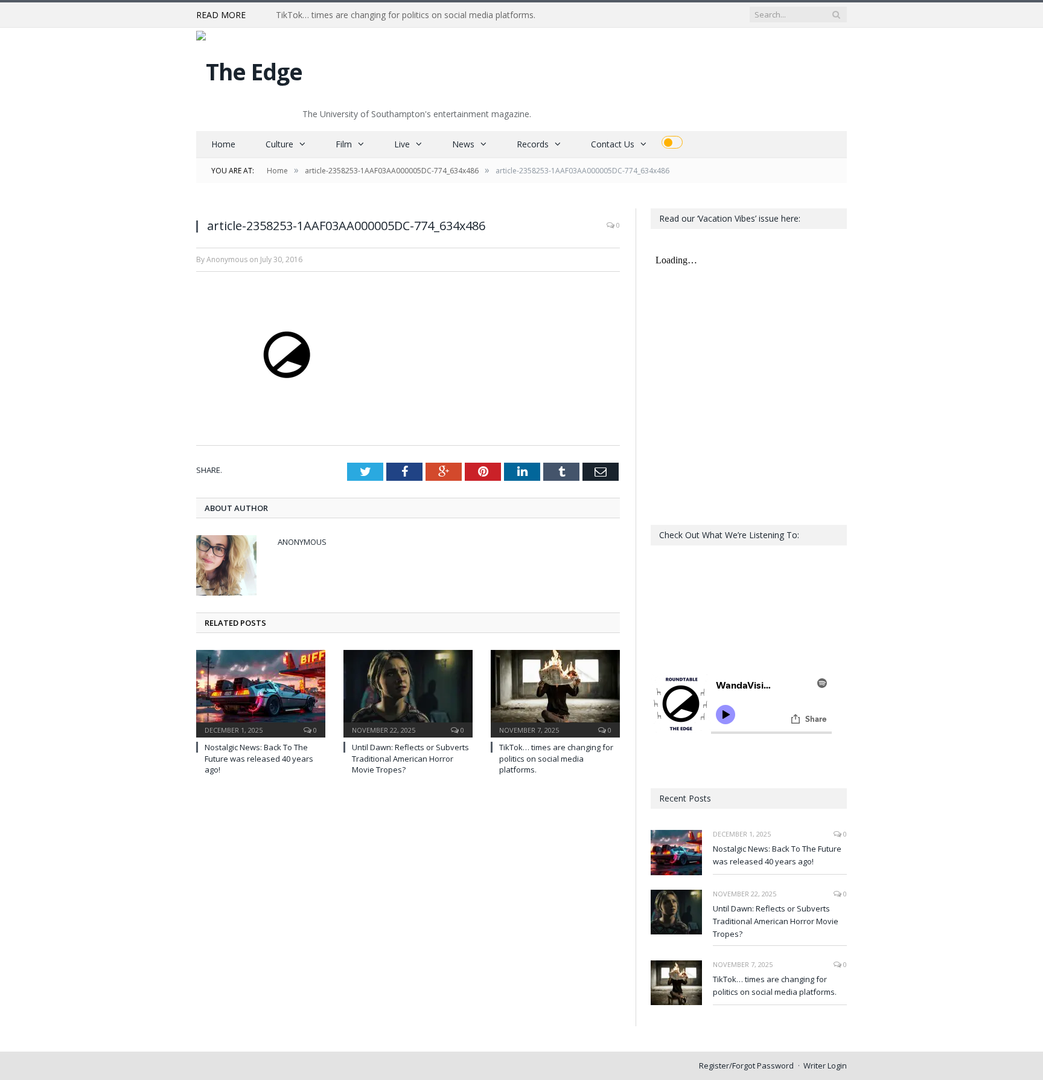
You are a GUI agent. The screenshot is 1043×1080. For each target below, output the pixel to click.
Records (533, 144)
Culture (279, 144)
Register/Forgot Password (746, 1065)
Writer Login (825, 1065)
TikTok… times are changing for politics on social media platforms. (405, 15)
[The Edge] (249, 68)
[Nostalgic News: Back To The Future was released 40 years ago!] (260, 692)
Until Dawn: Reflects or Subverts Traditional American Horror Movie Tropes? (410, 758)
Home (223, 144)
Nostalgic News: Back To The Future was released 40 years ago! (259, 758)
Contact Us (612, 144)
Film (344, 144)
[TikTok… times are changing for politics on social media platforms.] (555, 692)
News (463, 144)
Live (402, 144)
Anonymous (302, 541)
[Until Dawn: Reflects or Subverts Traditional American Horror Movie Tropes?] (408, 692)
